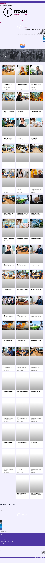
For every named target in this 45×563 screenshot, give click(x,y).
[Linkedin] (44, 38)
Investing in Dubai (33, 163)
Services (26, 19)
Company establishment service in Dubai (22, 442)
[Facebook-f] (44, 41)
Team (33, 19)
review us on (22, 46)
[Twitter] (44, 39)
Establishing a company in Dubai (7, 163)
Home (16, 19)
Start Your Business (21, 19)
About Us (39, 19)
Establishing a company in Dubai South (8, 213)
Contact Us (42, 19)
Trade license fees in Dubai (34, 442)
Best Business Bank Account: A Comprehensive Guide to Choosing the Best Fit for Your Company (36, 111)
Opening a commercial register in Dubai (35, 493)
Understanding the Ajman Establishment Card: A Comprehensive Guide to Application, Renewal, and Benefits (8, 138)
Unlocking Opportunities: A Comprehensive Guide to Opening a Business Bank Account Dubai (36, 85)
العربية (1, 1)
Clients (30, 19)
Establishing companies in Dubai (35, 213)
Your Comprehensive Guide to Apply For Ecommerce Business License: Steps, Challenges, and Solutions (36, 138)
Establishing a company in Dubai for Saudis (22, 238)
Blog (35, 19)
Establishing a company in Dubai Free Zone (22, 213)
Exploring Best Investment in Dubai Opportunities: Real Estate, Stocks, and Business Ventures (8, 85)
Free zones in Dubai (19, 163)
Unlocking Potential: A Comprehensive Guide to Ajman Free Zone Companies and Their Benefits (22, 138)
